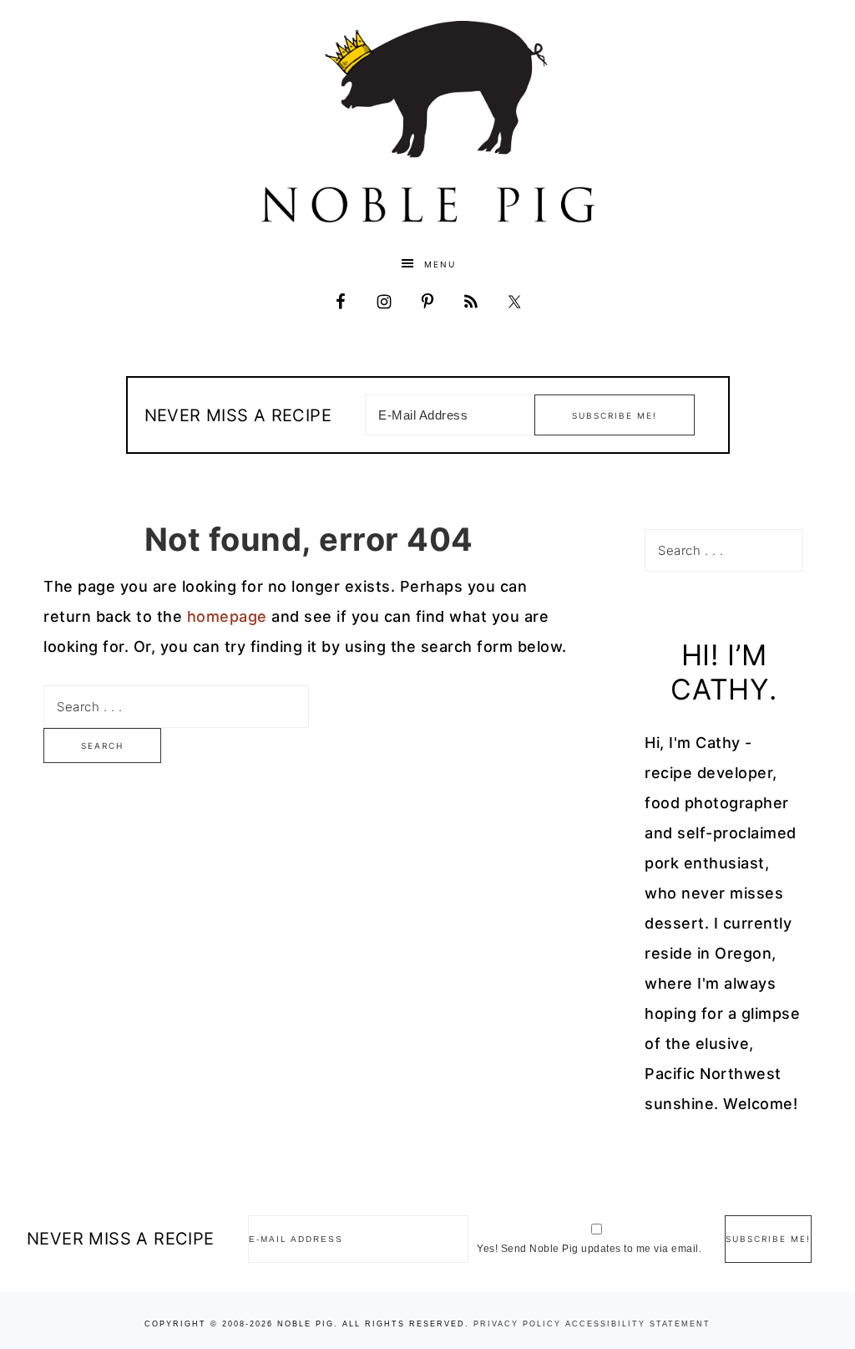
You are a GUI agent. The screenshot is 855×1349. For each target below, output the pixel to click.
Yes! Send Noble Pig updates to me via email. (589, 1249)
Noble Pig (427, 121)
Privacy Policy (517, 1324)
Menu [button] (440, 264)
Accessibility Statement (638, 1324)
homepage (227, 616)
